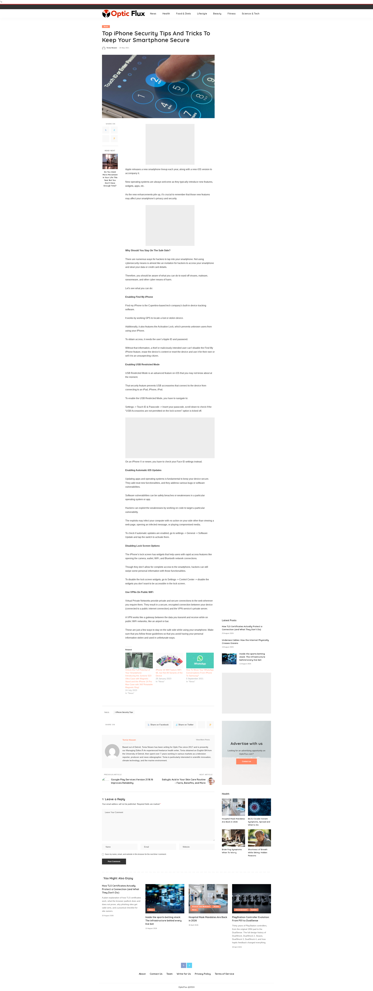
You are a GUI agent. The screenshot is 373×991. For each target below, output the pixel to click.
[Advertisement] (170, 144)
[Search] (269, 13)
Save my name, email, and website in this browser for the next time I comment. (135, 854)
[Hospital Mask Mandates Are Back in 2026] (233, 807)
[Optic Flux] (124, 13)
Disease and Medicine (201, 906)
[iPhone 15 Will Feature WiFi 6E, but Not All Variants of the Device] (169, 660)
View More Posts (203, 740)
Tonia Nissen (112, 48)
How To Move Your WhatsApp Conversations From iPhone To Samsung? (200, 673)
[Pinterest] (105, 138)
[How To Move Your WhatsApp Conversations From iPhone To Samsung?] (200, 660)
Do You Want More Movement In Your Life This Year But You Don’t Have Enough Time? (110, 179)
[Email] (114, 138)
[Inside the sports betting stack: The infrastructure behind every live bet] (229, 658)
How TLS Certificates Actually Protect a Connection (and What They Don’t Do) (120, 889)
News (106, 26)
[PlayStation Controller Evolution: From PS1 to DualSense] (251, 898)
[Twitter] (114, 130)
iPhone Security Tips (124, 712)
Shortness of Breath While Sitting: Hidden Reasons (257, 852)
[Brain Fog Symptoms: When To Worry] (233, 838)
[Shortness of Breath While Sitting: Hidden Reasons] (259, 838)
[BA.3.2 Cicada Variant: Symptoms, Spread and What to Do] (259, 807)
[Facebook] (105, 130)
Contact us (246, 761)
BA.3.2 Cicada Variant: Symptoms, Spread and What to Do (259, 822)
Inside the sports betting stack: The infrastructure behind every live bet (252, 657)
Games (254, 910)
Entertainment (241, 910)
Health (216, 906)
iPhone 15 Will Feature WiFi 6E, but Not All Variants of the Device (169, 673)
